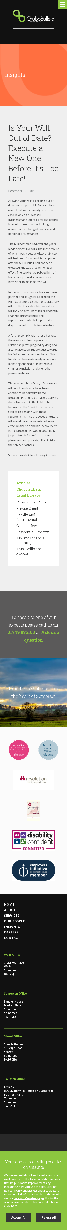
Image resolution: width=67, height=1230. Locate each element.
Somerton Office (15, 993)
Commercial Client (31, 502)
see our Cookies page (29, 1198)
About (10, 910)
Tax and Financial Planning (31, 540)
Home (9, 904)
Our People (14, 921)
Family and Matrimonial (26, 517)
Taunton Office (14, 1079)
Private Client (27, 508)
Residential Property (32, 532)
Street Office (13, 1036)
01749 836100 (21, 632)
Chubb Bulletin (29, 489)
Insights (12, 927)
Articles (23, 483)
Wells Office (12, 954)
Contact (12, 938)
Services (11, 915)
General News (27, 525)
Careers (11, 932)
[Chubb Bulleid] (33, 19)
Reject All (48, 1217)
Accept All (18, 1217)
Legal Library (28, 495)
